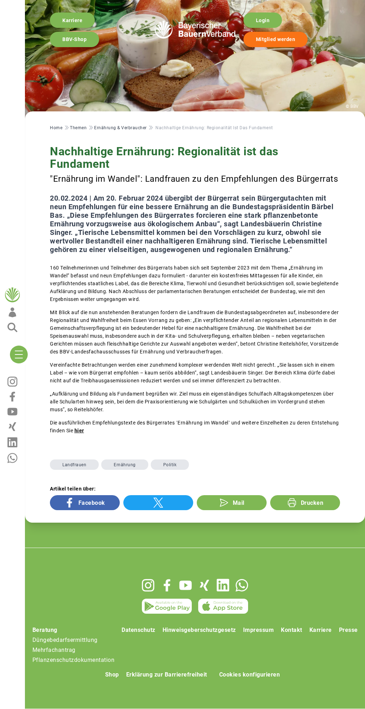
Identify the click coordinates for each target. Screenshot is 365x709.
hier (79, 430)
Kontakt (291, 630)
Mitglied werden (275, 39)
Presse (348, 630)
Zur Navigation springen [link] (30, 6)
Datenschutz (138, 630)
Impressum (258, 630)
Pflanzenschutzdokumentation (73, 660)
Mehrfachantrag (54, 650)
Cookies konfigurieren (249, 674)
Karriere (72, 20)
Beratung (44, 630)
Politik (170, 464)
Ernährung (125, 464)
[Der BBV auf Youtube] (185, 585)
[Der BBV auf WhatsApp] (242, 585)
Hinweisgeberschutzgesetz (199, 630)
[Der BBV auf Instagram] (148, 585)
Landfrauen (74, 464)
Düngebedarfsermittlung (65, 640)
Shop (112, 674)
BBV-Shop (74, 39)
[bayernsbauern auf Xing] (204, 585)
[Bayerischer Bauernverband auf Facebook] (167, 585)
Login (263, 20)
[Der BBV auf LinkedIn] (223, 585)
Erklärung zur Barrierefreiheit (166, 674)
